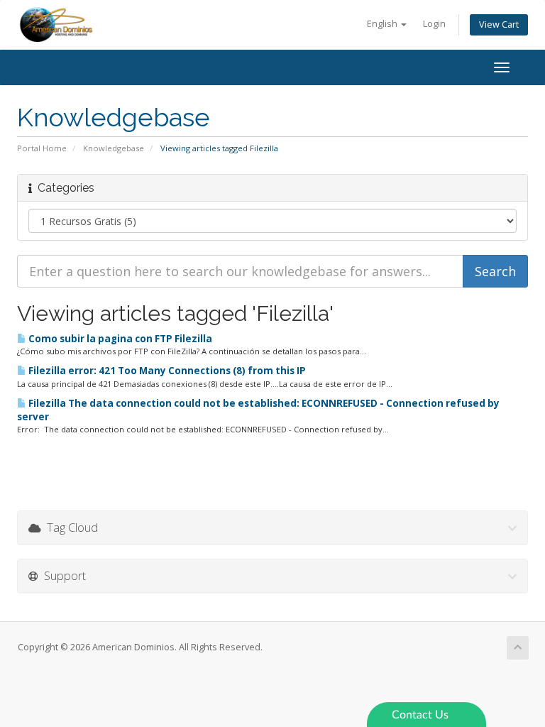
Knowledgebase (113, 148)
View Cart (499, 24)
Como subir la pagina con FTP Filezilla (119, 338)
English (383, 24)
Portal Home (42, 148)
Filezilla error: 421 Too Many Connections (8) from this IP (166, 370)
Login (434, 24)
